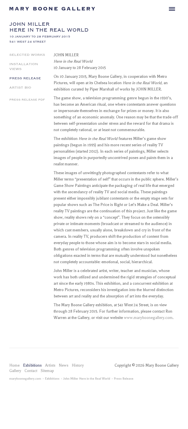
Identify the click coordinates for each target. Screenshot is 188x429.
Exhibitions (32, 365)
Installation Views (23, 66)
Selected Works (27, 54)
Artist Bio (20, 87)
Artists (50, 365)
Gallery (15, 371)
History (78, 365)
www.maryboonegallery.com (148, 318)
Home (14, 365)
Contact (30, 371)
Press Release (25, 78)
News (63, 365)
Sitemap (47, 371)
